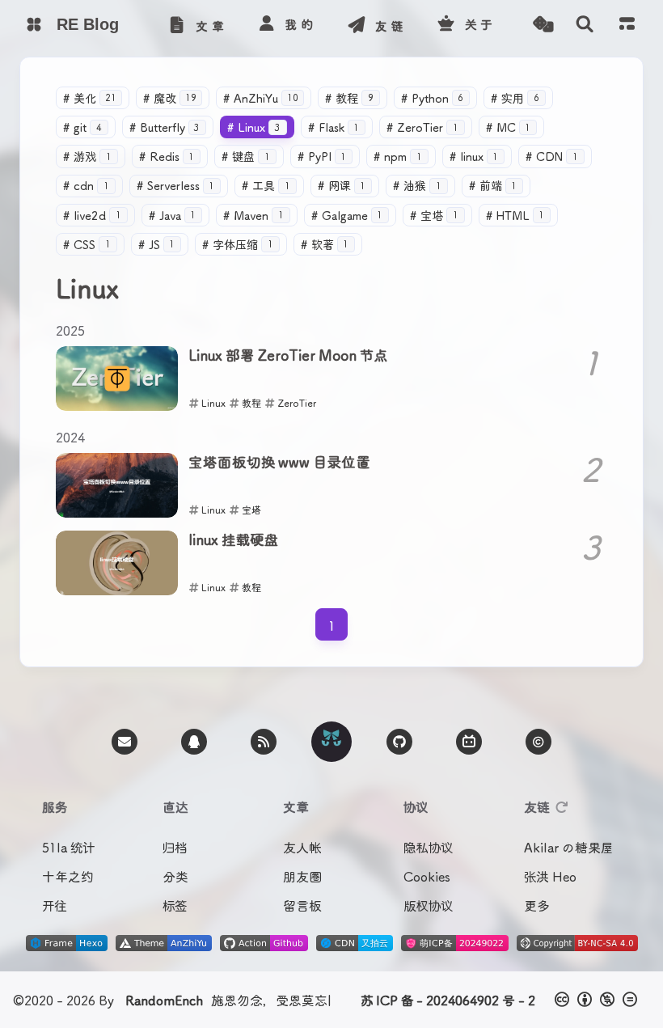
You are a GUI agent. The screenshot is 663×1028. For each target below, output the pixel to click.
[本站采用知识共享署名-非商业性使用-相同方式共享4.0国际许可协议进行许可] (577, 945)
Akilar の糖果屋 (569, 847)
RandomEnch (164, 999)
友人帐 (302, 847)
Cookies (426, 876)
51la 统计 (68, 847)
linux (474, 156)
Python (432, 98)
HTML (515, 215)
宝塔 (434, 215)
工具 (266, 185)
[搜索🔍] (584, 25)
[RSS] (264, 742)
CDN (552, 156)
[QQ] (194, 742)
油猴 (417, 185)
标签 (175, 905)
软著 (325, 244)
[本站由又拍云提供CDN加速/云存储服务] (354, 945)
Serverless (176, 185)
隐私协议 (428, 847)
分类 (175, 876)
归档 (175, 847)
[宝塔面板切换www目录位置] (117, 485)
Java (172, 215)
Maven (253, 215)
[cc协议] (596, 999)
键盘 (246, 156)
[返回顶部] (331, 741)
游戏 (87, 156)
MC (508, 127)
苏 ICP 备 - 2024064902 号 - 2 (448, 999)
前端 (493, 185)
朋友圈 (302, 876)
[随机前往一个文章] (543, 25)
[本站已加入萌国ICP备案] (455, 945)
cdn (86, 185)
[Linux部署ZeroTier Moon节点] (117, 378)
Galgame (347, 215)
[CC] (538, 742)
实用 (515, 98)
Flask (334, 127)
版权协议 (428, 905)
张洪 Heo (550, 876)
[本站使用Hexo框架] (67, 945)
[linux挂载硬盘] (117, 563)
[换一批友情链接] (561, 806)
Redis (167, 156)
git (82, 127)
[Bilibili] (469, 742)
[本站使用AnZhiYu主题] (164, 945)
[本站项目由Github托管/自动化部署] (264, 945)
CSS (87, 244)
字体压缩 (237, 244)
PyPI (322, 156)
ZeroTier (422, 127)
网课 (342, 185)
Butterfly (165, 127)
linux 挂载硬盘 (233, 540)
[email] (124, 742)
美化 (89, 98)
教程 (349, 98)
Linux (254, 127)
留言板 (302, 905)
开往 (54, 905)
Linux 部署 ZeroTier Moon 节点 (288, 356)
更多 (537, 905)
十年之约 (67, 876)
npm (398, 156)
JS (156, 244)
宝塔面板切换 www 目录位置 (279, 462)
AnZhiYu (260, 98)
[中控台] (627, 23)
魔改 (169, 98)
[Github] (399, 742)
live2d (92, 215)
